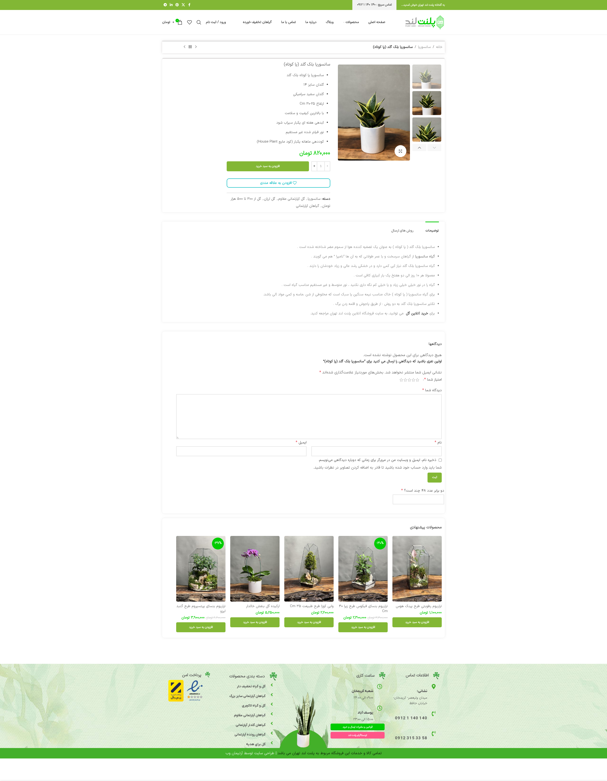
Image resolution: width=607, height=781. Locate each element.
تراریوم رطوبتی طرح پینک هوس (419, 606)
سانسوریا (424, 47)
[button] (434, 148)
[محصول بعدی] (184, 47)
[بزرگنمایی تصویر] (400, 151)
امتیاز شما (433, 379)
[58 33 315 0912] (433, 733)
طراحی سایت (264, 753)
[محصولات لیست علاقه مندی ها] (189, 22)
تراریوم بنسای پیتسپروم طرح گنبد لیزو (200, 609)
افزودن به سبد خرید (268, 166)
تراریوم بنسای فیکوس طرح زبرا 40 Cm (363, 609)
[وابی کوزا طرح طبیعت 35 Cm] (309, 569)
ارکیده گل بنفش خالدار (263, 606)
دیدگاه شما (432, 390)
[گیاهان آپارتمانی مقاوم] (271, 713)
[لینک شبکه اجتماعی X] (183, 5)
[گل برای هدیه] (271, 742)
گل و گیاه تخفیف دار (251, 686)
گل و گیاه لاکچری (254, 705)
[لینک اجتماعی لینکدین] (171, 5)
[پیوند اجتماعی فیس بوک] (189, 5)
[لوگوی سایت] (425, 22)
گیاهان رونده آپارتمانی (250, 734)
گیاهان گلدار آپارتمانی (251, 725)
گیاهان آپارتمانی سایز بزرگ (247, 696)
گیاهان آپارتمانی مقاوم (250, 715)
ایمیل (301, 442)
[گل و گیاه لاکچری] (271, 704)
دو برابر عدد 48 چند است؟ (422, 490)
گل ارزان (269, 199)
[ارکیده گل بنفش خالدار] (255, 569)
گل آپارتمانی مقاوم (291, 199)
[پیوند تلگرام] (165, 5)
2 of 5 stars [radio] (413, 380)
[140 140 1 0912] (433, 713)
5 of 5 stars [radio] (401, 380)
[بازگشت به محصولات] (190, 47)
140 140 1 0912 (411, 718)
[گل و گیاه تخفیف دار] (271, 685)
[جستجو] (199, 22)
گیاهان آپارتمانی (307, 206)
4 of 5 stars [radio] (405, 380)
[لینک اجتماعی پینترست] (177, 5)
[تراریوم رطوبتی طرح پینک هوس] (417, 569)
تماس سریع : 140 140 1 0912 (374, 4)
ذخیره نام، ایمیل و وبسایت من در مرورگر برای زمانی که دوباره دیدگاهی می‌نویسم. (377, 460)
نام (438, 442)
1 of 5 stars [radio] (417, 380)
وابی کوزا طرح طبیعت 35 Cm (312, 606)
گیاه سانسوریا (425, 256)
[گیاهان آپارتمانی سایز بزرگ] (271, 694)
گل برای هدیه (256, 744)
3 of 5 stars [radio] (409, 380)
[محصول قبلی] (196, 47)
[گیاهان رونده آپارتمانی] (271, 733)
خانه (439, 47)
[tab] (432, 229)
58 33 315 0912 (411, 738)
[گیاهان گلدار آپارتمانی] (271, 723)
